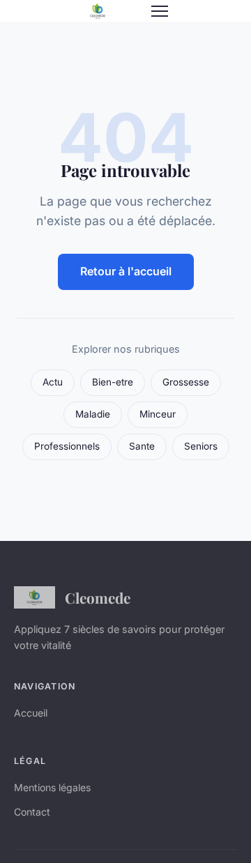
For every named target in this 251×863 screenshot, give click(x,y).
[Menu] (160, 11)
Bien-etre (112, 382)
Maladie (92, 414)
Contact (32, 812)
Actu (53, 382)
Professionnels (67, 446)
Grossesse (185, 382)
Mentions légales (52, 787)
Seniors (201, 446)
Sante (142, 446)
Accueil (30, 713)
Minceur (157, 414)
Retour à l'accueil (126, 271)
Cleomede (97, 597)
